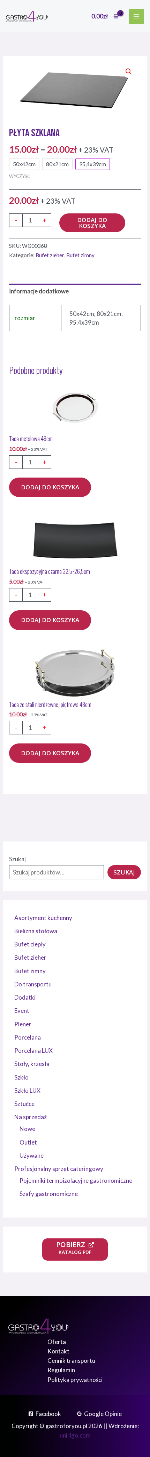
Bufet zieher (50, 255)
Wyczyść (19, 176)
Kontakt (58, 1351)
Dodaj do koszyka (92, 223)
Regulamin (61, 1370)
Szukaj (17, 859)
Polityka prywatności (75, 1379)
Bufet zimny (80, 255)
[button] (128, 71)
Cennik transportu (71, 1360)
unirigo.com (75, 1435)
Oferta (56, 1341)
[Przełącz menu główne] (136, 16)
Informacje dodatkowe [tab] (39, 291)
